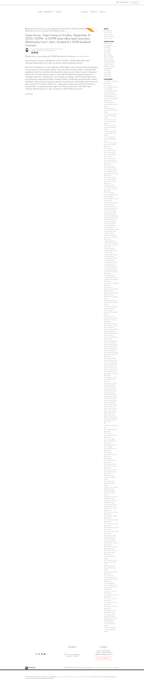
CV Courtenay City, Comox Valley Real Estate (110, 121)
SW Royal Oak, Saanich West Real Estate (110, 556)
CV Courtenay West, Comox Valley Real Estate (110, 133)
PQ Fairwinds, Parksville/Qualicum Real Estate (110, 435)
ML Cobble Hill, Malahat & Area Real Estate (111, 296)
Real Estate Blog (109, 36)
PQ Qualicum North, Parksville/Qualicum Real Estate (110, 471)
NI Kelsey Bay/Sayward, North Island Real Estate (110, 383)
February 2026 (109, 57)
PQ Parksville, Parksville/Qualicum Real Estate (110, 460)
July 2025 (107, 70)
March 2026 (108, 55)
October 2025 (108, 64)
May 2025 (107, 74)
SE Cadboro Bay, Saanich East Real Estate (109, 483)
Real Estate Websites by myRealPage (109, 667)
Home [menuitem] (40, 12)
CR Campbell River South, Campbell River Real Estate (111, 98)
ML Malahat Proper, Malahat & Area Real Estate (111, 302)
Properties (48, 12)
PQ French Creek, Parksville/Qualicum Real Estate (110, 441)
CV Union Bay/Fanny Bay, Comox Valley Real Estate (110, 144)
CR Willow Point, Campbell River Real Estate (110, 104)
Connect (134, 2)
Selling (84, 12)
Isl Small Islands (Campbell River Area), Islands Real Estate (111, 229)
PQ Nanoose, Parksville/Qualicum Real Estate (110, 454)
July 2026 (107, 47)
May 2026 (107, 51)
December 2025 (109, 61)
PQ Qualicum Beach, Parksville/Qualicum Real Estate (110, 466)
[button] (36, 654)
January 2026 (108, 59)
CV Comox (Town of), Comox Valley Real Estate (111, 116)
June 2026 (107, 49)
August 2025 (108, 68)
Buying (58, 12)
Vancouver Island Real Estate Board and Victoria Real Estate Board (73, 676)
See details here (82, 56)
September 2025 (109, 66)
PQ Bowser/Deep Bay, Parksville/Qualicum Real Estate (111, 419)
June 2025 (107, 72)
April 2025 (107, 76)
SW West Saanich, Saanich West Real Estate (110, 568)
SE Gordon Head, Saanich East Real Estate (109, 493)
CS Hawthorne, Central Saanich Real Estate (111, 110)
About (101, 12)
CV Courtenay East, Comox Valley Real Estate (110, 127)
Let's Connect (104, 658)
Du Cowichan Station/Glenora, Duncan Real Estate (110, 158)
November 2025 (109, 63)
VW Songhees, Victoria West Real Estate (110, 623)
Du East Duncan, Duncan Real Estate (45, 50)
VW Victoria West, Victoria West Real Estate (110, 629)
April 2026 (107, 53)
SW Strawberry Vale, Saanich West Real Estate (111, 562)
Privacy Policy (96, 667)
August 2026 (108, 45)
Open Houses (108, 34)
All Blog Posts (108, 31)
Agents (93, 12)
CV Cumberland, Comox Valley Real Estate (110, 139)
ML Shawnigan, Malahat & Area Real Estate (111, 312)
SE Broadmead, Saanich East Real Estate (109, 477)
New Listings (108, 32)
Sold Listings (108, 38)
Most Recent (108, 43)
